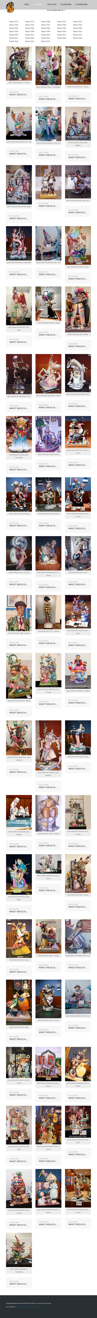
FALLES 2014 (45, 35)
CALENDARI (65, 4)
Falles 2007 (13, 31)
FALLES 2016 (77, 35)
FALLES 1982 (45, 22)
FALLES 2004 (45, 28)
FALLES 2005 (61, 28)
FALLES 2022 (77, 38)
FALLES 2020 (61, 38)
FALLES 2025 (45, 41)
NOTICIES (51, 4)
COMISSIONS (81, 4)
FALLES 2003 (29, 28)
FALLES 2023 (13, 41)
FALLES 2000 (61, 25)
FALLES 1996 (29, 25)
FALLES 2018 (29, 38)
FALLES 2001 (77, 25)
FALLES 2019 (45, 38)
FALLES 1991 (61, 22)
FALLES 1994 (13, 25)
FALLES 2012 (13, 35)
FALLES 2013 (29, 35)
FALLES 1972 (13, 22)
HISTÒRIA (37, 4)
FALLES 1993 (77, 22)
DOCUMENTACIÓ (55, 10)
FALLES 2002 (13, 28)
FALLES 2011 (77, 31)
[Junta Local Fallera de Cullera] (10, 7)
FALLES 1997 (45, 25)
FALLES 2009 (45, 31)
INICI (26, 4)
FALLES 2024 (29, 41)
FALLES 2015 (61, 35)
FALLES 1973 (29, 22)
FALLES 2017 (13, 38)
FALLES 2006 (77, 28)
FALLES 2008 (29, 31)
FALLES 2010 (61, 31)
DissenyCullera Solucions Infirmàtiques (28, 1307)
